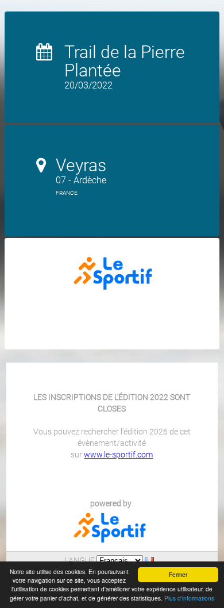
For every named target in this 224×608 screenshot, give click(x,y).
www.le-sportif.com (118, 454)
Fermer (178, 574)
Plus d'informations (189, 598)
